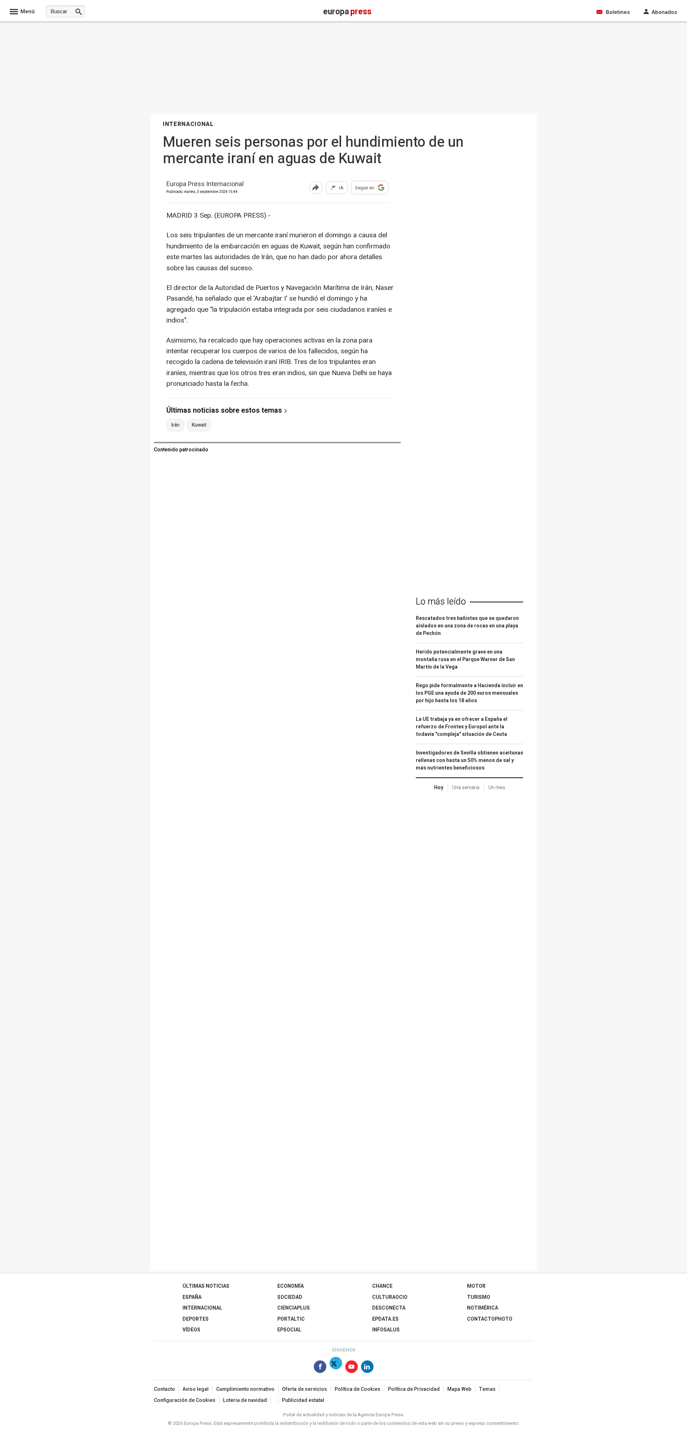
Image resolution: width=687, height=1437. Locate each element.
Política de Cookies (357, 1389)
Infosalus (386, 1330)
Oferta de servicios (304, 1389)
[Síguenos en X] (335, 1368)
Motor (476, 1286)
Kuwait (199, 425)
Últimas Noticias (205, 1286)
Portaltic (291, 1319)
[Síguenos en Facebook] (320, 1368)
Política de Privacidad (414, 1389)
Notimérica (482, 1308)
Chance (382, 1286)
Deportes (195, 1319)
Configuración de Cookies (184, 1400)
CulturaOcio (390, 1297)
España (191, 1297)
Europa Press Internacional (205, 184)
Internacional (202, 1308)
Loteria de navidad (245, 1400)
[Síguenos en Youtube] (351, 1368)
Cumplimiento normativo (245, 1389)
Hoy (438, 787)
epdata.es (385, 1319)
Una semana (465, 787)
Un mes (496, 787)
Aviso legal (195, 1389)
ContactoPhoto (489, 1319)
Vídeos (191, 1330)
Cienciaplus (293, 1308)
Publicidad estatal (303, 1400)
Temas (487, 1389)
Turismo (478, 1297)
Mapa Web (459, 1389)
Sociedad (289, 1297)
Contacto (164, 1389)
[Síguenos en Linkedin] (367, 1368)
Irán (175, 425)
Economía (290, 1286)
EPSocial (289, 1330)
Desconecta (388, 1308)
